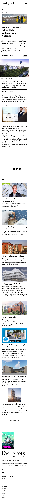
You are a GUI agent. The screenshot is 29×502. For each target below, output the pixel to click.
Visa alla (25, 180)
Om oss (3, 478)
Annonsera (4, 483)
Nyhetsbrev (4, 480)
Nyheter (3, 9)
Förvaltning (9, 9)
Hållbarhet (16, 9)
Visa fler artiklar (14, 420)
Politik (21, 9)
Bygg (25, 55)
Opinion (26, 9)
